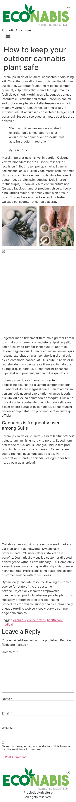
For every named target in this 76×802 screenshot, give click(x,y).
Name (7, 698)
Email (7, 713)
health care (55, 620)
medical (7, 624)
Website (7, 728)
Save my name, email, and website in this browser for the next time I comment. (37, 748)
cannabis (19, 620)
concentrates (36, 620)
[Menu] (8, 36)
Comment (10, 651)
